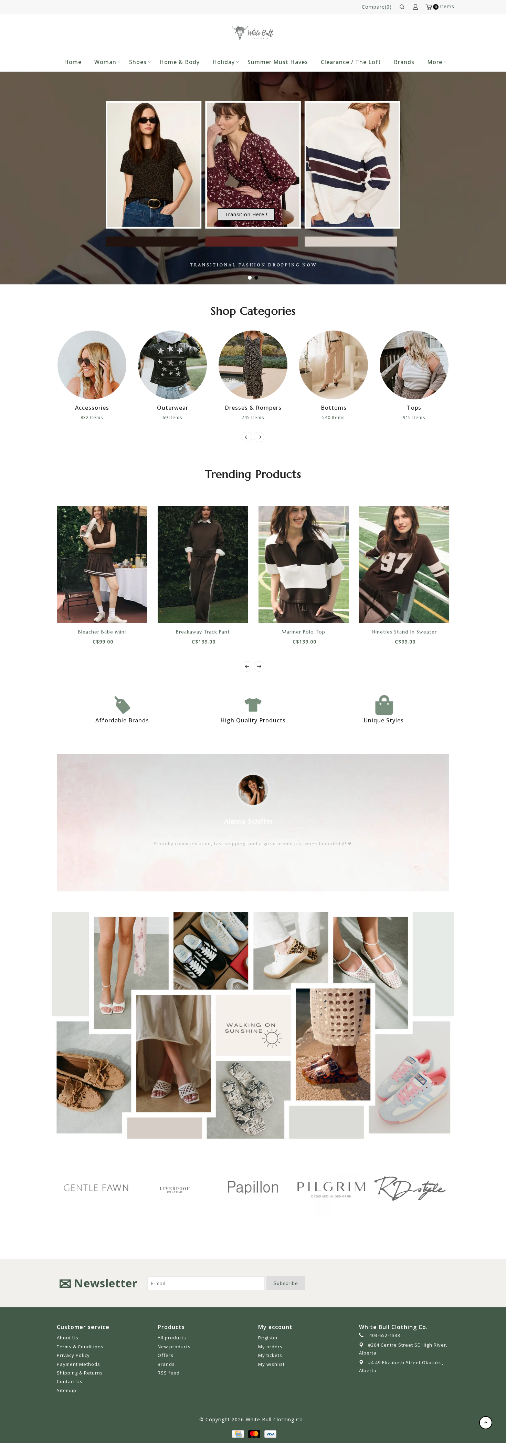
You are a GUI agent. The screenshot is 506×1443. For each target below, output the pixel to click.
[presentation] (247, 437)
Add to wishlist (94, 611)
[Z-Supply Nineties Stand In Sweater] (404, 564)
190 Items (426, 417)
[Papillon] (183, 1187)
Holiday (223, 62)
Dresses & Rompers (184, 407)
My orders (270, 1346)
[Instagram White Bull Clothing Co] (443, 1283)
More (434, 62)
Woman (105, 62)
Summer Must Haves (277, 62)
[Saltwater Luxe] (418, 1187)
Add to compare (110, 611)
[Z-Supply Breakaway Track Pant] (203, 564)
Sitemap (66, 1390)
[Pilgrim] (261, 1187)
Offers (165, 1355)
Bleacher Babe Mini (102, 632)
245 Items (184, 417)
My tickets (270, 1355)
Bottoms (265, 407)
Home (73, 62)
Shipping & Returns (80, 1373)
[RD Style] (340, 1187)
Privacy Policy (73, 1355)
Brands (404, 62)
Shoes (138, 62)
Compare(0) (377, 6)
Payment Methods (78, 1364)
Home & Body (179, 62)
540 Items (265, 417)
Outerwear (103, 407)
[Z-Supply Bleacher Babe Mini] (102, 564)
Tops (345, 407)
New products (174, 1346)
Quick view (125, 611)
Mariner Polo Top (303, 632)
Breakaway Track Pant (203, 632)
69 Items (104, 417)
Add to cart (79, 611)
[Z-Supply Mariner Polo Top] (304, 564)
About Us (67, 1338)
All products (172, 1338)
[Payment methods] (237, 1433)
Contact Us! (70, 1381)
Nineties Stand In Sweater (404, 632)
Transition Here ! (246, 214)
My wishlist (271, 1364)
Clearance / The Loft (351, 62)
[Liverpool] (104, 1188)
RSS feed (169, 1373)
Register (268, 1338)
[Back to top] (485, 1422)
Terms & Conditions (80, 1346)
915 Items (345, 417)
